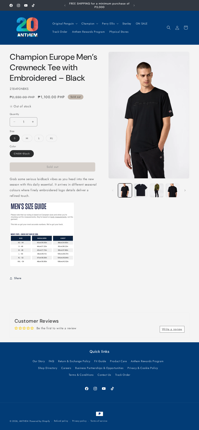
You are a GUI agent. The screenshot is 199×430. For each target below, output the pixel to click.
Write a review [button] (172, 329)
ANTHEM (24, 421)
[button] (64, 23)
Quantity (14, 114)
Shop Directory (47, 368)
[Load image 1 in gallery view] (125, 190)
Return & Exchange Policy (74, 361)
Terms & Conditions (81, 375)
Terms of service (99, 420)
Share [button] (17, 278)
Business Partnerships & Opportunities (99, 368)
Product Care (118, 361)
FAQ (51, 361)
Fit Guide (100, 361)
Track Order (122, 375)
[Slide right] (185, 190)
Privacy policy (79, 420)
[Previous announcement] (65, 5)
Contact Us (104, 375)
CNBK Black (24, 154)
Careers (66, 368)
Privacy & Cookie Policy (142, 368)
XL (53, 139)
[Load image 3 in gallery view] (156, 190)
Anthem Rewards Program (147, 361)
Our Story (39, 361)
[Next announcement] (134, 5)
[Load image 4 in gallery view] (172, 190)
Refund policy (61, 420)
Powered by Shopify (40, 421)
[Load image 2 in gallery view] (141, 190)
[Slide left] (112, 190)
